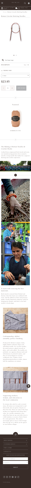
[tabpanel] (15, 35)
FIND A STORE (8, 447)
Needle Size (7, 70)
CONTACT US (7, 451)
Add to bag (21, 88)
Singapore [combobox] (7, 462)
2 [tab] (16, 55)
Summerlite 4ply (15, 130)
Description (13, 65)
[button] (3, 88)
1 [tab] (14, 55)
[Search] (25, 3)
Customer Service (9, 444)
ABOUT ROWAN (8, 440)
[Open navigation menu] (2, 3)
